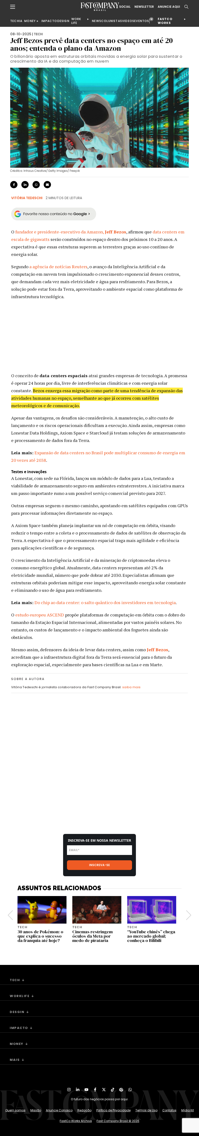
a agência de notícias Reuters (58, 266)
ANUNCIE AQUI (169, 7)
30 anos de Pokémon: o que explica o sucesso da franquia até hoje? (40, 936)
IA (20, 21)
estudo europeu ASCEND (39, 615)
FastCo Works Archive (76, 1121)
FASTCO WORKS (165, 21)
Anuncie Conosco (59, 1110)
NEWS (96, 21)
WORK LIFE (76, 21)
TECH (14, 21)
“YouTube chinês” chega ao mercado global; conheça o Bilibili (151, 936)
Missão (35, 1110)
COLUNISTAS (111, 21)
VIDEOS (128, 21)
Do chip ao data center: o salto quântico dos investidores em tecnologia (105, 602)
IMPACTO (49, 21)
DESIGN (63, 21)
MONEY (30, 21)
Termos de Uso (146, 1110)
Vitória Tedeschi (26, 197)
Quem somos (15, 1110)
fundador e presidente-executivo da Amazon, (70, 232)
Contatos (169, 1110)
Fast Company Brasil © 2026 (118, 1121)
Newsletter (144, 7)
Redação (84, 1110)
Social (125, 7)
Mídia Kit (187, 1110)
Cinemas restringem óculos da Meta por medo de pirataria (92, 936)
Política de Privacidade (113, 1110)
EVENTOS (141, 21)
